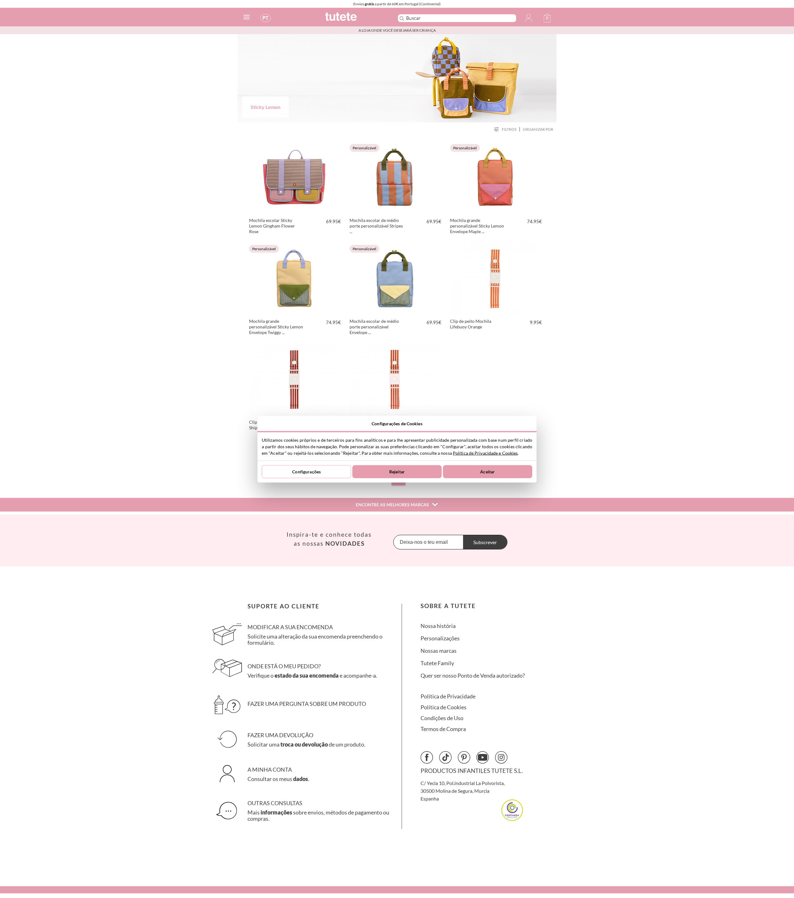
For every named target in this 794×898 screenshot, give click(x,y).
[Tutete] (354, 19)
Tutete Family (437, 663)
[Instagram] (501, 757)
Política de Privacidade (448, 696)
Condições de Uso (442, 718)
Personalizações (440, 638)
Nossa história (438, 626)
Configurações (306, 471)
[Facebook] (427, 757)
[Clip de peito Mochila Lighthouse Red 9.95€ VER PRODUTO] (394, 378)
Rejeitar (397, 471)
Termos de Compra (443, 729)
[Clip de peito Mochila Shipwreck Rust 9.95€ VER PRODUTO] (294, 378)
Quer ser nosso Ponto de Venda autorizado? (473, 675)
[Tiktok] (445, 757)
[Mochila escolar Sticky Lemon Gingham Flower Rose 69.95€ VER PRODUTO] (294, 176)
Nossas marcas (439, 650)
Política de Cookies (443, 707)
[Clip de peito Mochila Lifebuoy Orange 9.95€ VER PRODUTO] (495, 277)
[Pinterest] (464, 757)
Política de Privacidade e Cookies (485, 452)
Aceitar (487, 471)
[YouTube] (482, 757)
